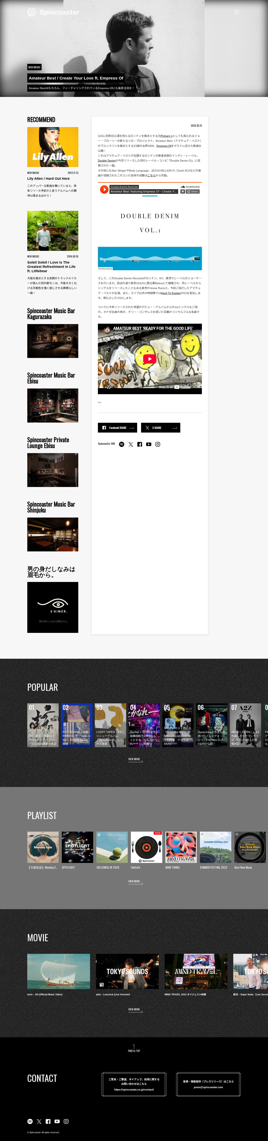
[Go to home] (53, 11)
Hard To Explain (171, 293)
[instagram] (158, 446)
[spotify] (122, 446)
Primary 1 (167, 135)
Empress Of (164, 145)
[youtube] (149, 446)
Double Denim (107, 160)
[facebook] (140, 446)
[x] (131, 446)
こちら (151, 175)
